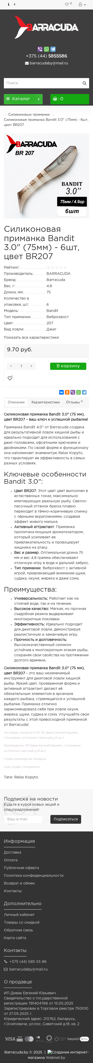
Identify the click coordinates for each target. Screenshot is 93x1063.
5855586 (46, 56)
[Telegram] (84, 392)
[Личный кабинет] (82, 4)
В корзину (68, 366)
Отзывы (74, 402)
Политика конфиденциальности (34, 875)
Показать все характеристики (31, 337)
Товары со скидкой (22, 922)
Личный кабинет (19, 914)
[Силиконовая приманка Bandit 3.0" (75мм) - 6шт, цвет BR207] (46, 175)
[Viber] (73, 392)
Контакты (13, 891)
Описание (16, 402)
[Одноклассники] (67, 392)
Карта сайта (15, 938)
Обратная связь (18, 930)
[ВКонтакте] (61, 392)
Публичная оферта (21, 868)
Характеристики (45, 402)
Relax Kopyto (26, 777)
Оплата (11, 860)
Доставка (12, 852)
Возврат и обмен (19, 883)
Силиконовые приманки (29, 114)
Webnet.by (55, 1057)
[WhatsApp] (78, 392)
